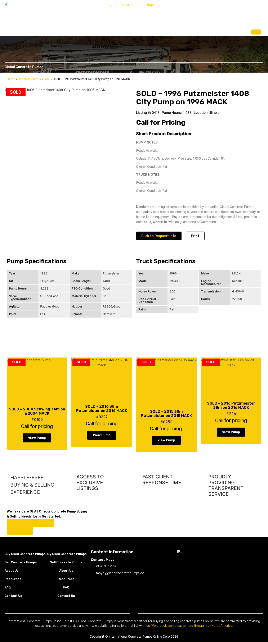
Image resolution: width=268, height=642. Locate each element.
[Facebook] (93, 582)
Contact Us (237, 31)
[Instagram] (101, 582)
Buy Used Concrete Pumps (135, 31)
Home (11, 79)
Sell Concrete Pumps (176, 31)
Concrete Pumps (29, 79)
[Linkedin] (110, 582)
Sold (47, 79)
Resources (13, 579)
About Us (204, 31)
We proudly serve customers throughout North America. (192, 626)
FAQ (220, 31)
